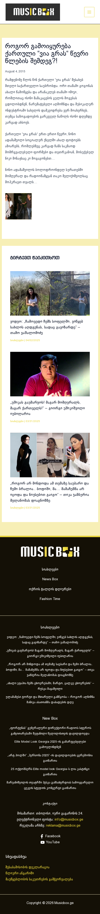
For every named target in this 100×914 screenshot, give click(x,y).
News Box (50, 579)
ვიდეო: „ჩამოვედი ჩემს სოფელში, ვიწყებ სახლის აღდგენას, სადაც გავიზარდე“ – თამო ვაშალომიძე (46, 327)
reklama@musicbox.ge (63, 825)
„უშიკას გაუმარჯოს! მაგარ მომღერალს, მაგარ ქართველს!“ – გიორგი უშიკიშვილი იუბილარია (47, 408)
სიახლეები (16, 340)
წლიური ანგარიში (20, 873)
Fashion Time (50, 599)
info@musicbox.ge (69, 819)
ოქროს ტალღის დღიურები (50, 589)
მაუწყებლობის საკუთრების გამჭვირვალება (39, 879)
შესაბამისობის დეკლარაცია (28, 867)
